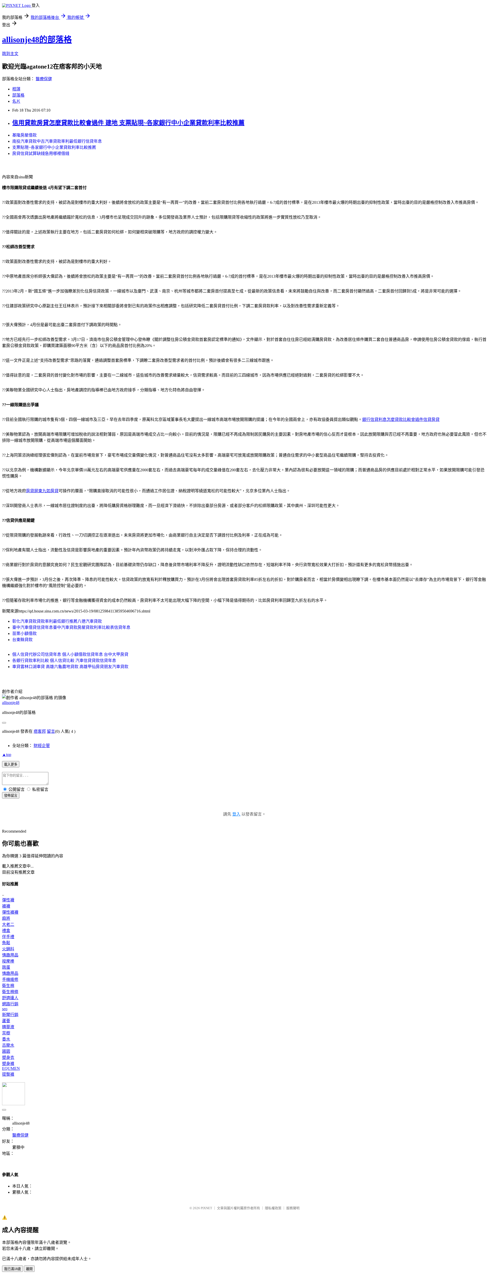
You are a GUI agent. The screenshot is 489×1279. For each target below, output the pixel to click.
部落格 (18, 95)
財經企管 (42, 745)
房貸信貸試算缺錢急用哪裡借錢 (40, 153)
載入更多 (10, 764)
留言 (51, 731)
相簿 (16, 89)
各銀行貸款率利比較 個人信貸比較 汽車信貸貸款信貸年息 (64, 660)
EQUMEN (11, 1068)
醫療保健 (44, 79)
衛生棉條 (10, 992)
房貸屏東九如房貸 (42, 491)
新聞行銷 (10, 1014)
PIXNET (206, 1208)
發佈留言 (10, 795)
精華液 (8, 1027)
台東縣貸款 (22, 639)
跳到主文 (10, 53)
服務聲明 (293, 1208)
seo (4, 1009)
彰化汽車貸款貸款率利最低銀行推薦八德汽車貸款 (57, 621)
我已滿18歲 (12, 1269)
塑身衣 (8, 1057)
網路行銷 (10, 1004)
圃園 (6, 1051)
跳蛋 (6, 967)
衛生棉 (8, 985)
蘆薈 (6, 1021)
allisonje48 (10, 702)
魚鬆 (6, 943)
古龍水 (8, 1045)
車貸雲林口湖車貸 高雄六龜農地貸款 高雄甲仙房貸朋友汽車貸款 (70, 666)
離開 (29, 1269)
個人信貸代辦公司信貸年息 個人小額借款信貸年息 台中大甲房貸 (70, 654)
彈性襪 (8, 900)
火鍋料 (8, 949)
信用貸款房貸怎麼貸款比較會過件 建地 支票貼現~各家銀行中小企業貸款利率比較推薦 (128, 122)
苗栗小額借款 (24, 633)
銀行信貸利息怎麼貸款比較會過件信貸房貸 (401, 419)
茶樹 (6, 1033)
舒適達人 (10, 998)
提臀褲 (8, 1074)
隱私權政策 (273, 1208)
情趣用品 (10, 955)
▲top (6, 754)
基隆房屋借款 (24, 135)
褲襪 (6, 906)
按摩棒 (8, 961)
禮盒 (6, 930)
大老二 (8, 924)
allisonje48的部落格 (37, 39)
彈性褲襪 (10, 912)
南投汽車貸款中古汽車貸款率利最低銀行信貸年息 (57, 141)
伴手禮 (8, 937)
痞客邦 (40, 731)
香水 (6, 1039)
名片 (16, 101)
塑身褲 (8, 1063)
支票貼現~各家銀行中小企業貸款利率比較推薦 (54, 147)
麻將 (6, 918)
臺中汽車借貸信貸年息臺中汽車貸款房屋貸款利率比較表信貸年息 (71, 627)
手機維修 (10, 979)
